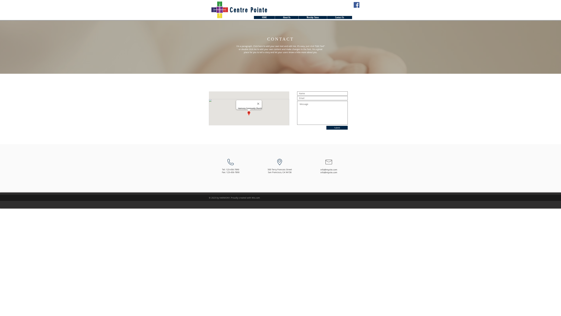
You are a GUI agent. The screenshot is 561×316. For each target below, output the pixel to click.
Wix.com (256, 197)
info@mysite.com (328, 169)
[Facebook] (356, 5)
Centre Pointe (249, 10)
